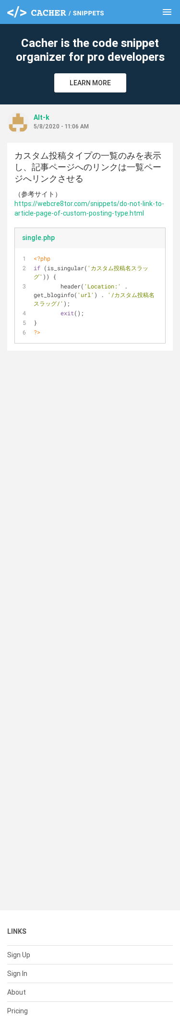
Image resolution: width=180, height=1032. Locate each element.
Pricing (17, 1011)
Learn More (90, 83)
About (16, 992)
